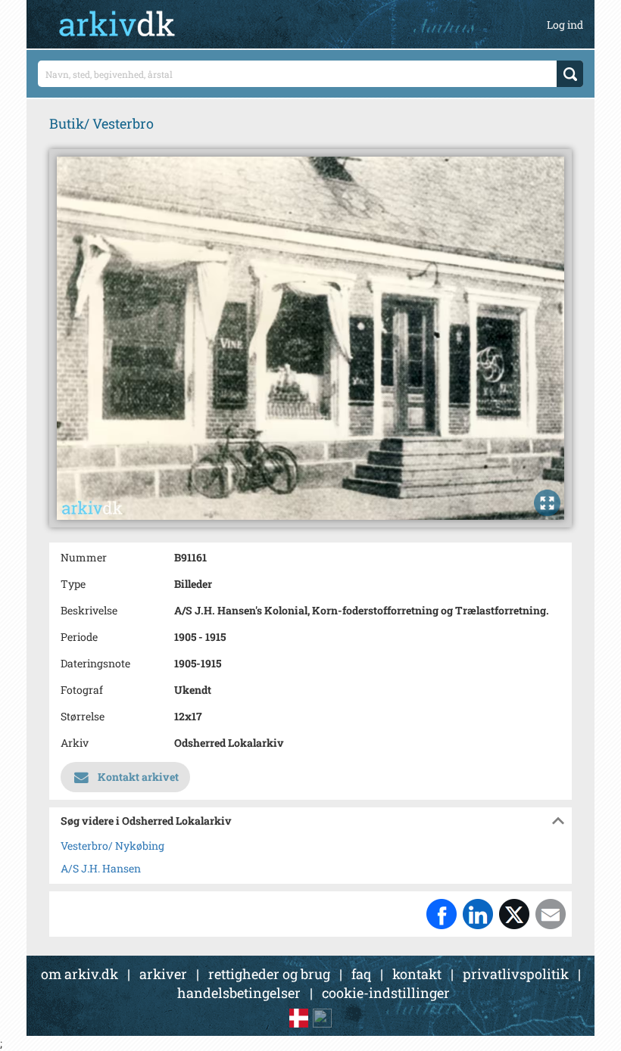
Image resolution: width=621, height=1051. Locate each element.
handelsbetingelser (239, 993)
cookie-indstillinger (386, 993)
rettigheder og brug (269, 974)
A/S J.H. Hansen (101, 868)
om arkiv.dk (79, 974)
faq (361, 974)
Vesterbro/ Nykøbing (112, 845)
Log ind (565, 24)
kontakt (417, 974)
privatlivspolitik (516, 974)
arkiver (163, 974)
